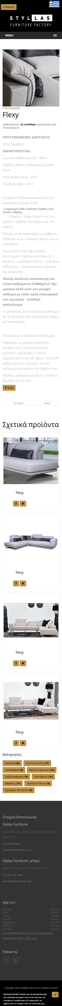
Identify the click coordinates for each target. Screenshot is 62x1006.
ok (55, 995)
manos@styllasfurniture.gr (17, 849)
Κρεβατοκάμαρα (16, 776)
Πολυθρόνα (43, 776)
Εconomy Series (37, 763)
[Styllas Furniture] (31, 28)
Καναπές (15, 108)
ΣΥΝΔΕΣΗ (8, 7)
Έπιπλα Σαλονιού (41, 769)
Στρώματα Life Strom (18, 790)
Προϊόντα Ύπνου (38, 783)
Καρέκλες (12, 783)
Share (9, 387)
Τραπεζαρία (14, 769)
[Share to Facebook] (16, 504)
